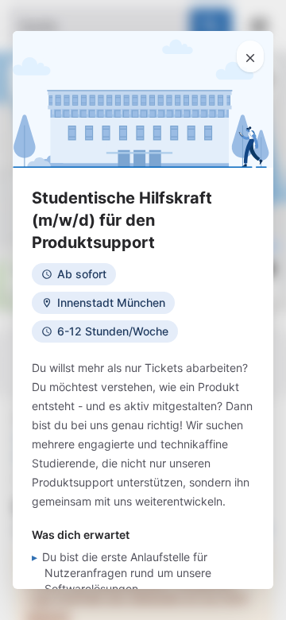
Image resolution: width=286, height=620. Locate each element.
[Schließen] (250, 56)
